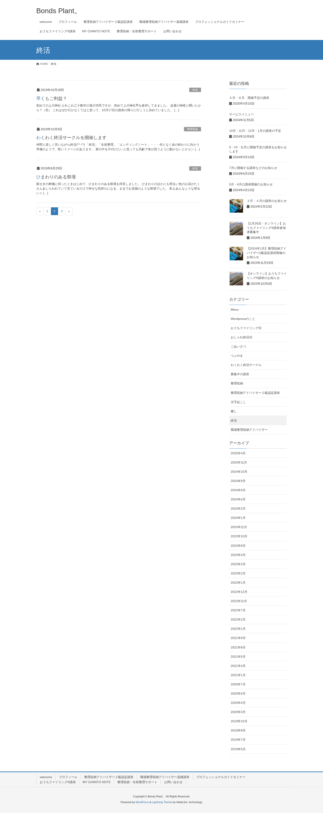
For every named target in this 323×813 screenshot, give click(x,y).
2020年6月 (238, 693)
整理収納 (192, 129)
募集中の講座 (240, 374)
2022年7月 (238, 610)
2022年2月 (238, 619)
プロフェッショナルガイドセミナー (220, 777)
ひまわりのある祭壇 (56, 176)
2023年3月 (238, 564)
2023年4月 (238, 555)
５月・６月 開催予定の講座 (249, 98)
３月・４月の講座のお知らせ (267, 201)
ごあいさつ (238, 346)
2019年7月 (238, 739)
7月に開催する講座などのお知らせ (253, 168)
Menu (235, 309)
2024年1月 (238, 518)
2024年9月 (238, 481)
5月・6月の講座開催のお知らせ (251, 184)
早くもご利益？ (51, 98)
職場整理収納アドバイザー (249, 429)
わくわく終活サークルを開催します (71, 137)
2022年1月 (238, 628)
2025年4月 (238, 453)
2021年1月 (238, 675)
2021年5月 (238, 656)
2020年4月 (238, 702)
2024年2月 (238, 508)
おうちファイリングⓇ (246, 328)
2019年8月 (238, 730)
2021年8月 (238, 647)
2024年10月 (239, 471)
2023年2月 (238, 573)
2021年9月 (238, 638)
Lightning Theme (162, 802)
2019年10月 (239, 721)
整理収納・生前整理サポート (137, 782)
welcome (46, 777)
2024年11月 (239, 462)
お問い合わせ (173, 782)
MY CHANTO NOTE (97, 782)
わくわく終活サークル (246, 365)
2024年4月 (238, 499)
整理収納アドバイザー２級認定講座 (255, 393)
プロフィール (68, 777)
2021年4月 (238, 666)
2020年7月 (238, 684)
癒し (234, 411)
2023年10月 (239, 536)
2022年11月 (239, 601)
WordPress (142, 802)
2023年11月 (239, 527)
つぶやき (237, 355)
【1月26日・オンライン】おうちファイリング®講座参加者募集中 (266, 228)
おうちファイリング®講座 (58, 782)
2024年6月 (238, 490)
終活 (195, 89)
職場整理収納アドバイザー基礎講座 (164, 777)
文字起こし (238, 402)
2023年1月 (238, 582)
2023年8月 (238, 545)
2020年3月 (238, 712)
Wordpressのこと (243, 318)
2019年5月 (238, 749)
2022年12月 (239, 592)
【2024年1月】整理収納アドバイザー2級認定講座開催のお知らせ (266, 253)
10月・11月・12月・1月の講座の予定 (255, 130)
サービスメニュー (241, 114)
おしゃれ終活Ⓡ (241, 337)
